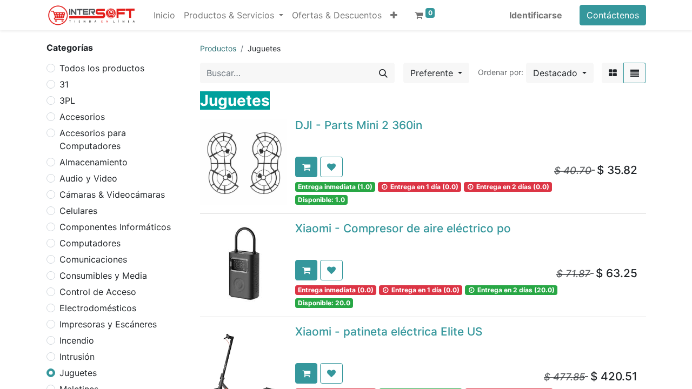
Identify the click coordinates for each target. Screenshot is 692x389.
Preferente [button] (433, 73)
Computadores (90, 243)
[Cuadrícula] (613, 73)
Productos (218, 48)
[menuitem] (164, 15)
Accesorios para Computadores (92, 139)
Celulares (78, 210)
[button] (394, 15)
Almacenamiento (93, 162)
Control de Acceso (97, 291)
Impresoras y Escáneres (108, 324)
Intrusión (77, 356)
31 (64, 84)
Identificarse (535, 15)
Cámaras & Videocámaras (112, 194)
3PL (67, 100)
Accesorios (82, 116)
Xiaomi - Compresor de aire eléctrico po (403, 228)
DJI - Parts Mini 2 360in (358, 125)
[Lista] (634, 73)
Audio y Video (88, 178)
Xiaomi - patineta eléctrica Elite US (388, 331)
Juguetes (78, 372)
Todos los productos (101, 68)
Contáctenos (613, 15)
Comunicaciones (93, 259)
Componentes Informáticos (115, 227)
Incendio (76, 340)
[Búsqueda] (383, 73)
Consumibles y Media (103, 275)
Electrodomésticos (97, 308)
